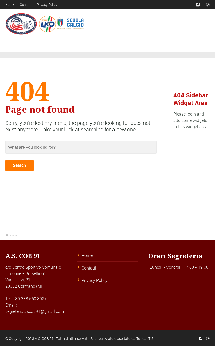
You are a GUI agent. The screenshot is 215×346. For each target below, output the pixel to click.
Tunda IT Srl (145, 338)
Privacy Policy (47, 4)
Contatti (25, 4)
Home (9, 4)
